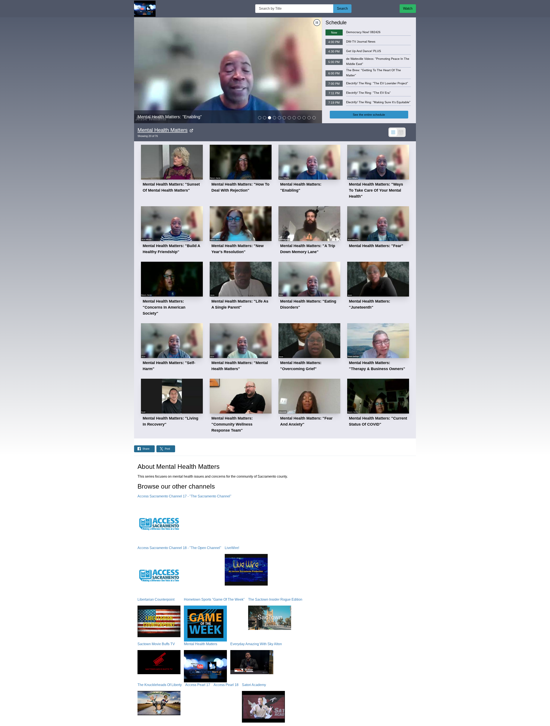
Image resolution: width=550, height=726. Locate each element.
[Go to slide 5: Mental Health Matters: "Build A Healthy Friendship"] (279, 117)
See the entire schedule (369, 114)
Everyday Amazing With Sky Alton (256, 644)
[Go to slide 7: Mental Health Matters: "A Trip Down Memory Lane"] (289, 117)
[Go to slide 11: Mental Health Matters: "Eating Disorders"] (309, 117)
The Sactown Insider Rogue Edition (275, 599)
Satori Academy (254, 685)
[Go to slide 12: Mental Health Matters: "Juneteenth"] (314, 117)
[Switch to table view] (401, 132)
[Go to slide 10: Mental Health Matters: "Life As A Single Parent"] (304, 117)
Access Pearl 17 (197, 685)
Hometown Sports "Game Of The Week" (214, 599)
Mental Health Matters (163, 130)
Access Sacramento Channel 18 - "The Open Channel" (179, 548)
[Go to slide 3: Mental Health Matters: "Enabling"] (269, 117)
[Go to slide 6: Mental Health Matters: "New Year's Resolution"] (284, 117)
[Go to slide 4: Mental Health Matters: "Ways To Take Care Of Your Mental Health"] (274, 117)
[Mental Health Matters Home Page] (145, 9)
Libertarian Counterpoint (156, 599)
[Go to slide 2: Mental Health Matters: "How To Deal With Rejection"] (264, 117)
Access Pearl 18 (226, 685)
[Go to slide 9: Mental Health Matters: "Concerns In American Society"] (299, 117)
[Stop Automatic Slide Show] (316, 22)
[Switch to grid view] (393, 132)
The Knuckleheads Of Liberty (160, 685)
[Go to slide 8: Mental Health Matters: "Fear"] (294, 117)
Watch (407, 8)
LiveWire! (232, 548)
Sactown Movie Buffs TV (156, 644)
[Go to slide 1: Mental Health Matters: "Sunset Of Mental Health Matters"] (259, 117)
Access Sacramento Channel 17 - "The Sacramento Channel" (184, 496)
